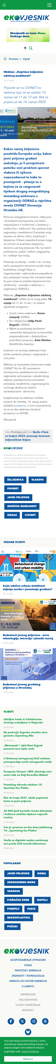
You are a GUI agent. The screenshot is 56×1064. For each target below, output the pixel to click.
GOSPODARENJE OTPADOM (28, 960)
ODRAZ (12, 515)
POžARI (12, 926)
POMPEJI (13, 909)
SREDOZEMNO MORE (21, 882)
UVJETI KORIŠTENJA (28, 1005)
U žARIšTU (28, 986)
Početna (13, 59)
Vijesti (26, 59)
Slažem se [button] (28, 1059)
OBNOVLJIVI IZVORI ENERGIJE (28, 981)
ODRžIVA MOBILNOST (22, 506)
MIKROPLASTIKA (18, 917)
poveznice (20, 405)
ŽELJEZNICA (15, 480)
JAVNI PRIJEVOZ (18, 497)
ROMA (41, 873)
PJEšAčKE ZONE (18, 900)
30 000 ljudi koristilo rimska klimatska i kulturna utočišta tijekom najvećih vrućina (28, 814)
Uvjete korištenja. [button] (30, 1051)
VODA (28, 965)
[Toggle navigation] (49, 5)
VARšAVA (13, 891)
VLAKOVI (37, 480)
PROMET (13, 488)
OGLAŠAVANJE (28, 1000)
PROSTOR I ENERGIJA (28, 970)
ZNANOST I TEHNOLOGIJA (28, 976)
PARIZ (31, 909)
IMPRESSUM (28, 994)
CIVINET (30, 515)
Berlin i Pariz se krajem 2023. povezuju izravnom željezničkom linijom (27, 436)
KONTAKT (28, 1010)
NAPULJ (42, 900)
